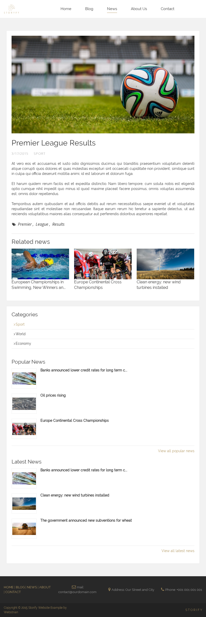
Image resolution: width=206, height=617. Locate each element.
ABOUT (45, 587)
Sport (20, 324)
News (112, 9)
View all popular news (176, 451)
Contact (167, 9)
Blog (89, 9)
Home (66, 9)
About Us (139, 9)
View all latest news (178, 551)
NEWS (32, 587)
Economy (23, 343)
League (42, 224)
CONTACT (13, 592)
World (21, 334)
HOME (9, 587)
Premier (25, 224)
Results (58, 224)
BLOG (20, 587)
